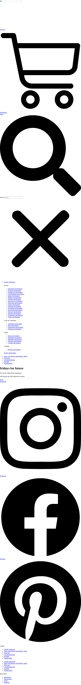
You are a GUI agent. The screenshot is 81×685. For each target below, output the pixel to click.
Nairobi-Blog (8, 658)
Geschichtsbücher (9, 655)
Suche (2, 197)
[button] (40, 155)
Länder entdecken (9, 649)
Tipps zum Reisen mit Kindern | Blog (15, 651)
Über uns (7, 653)
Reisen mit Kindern (10, 353)
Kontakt (6, 656)
